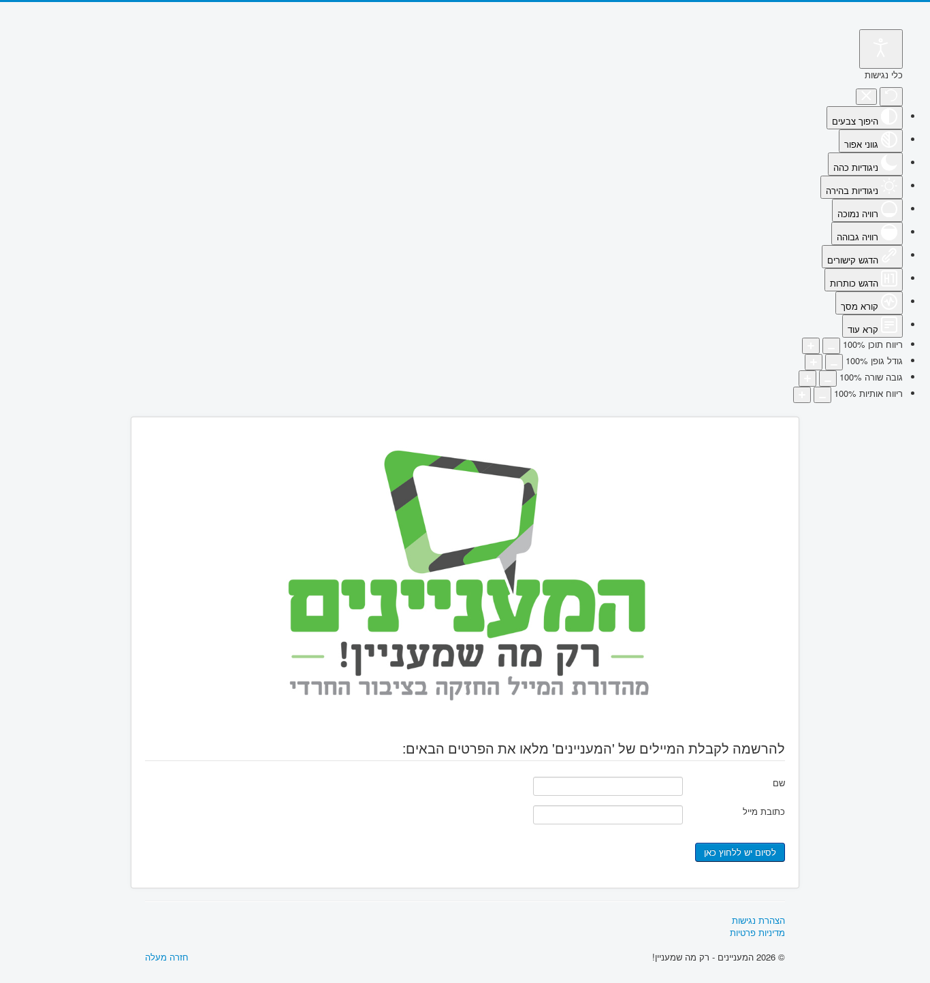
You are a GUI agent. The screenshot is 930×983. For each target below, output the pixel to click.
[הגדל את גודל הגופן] (813, 362)
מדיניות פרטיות (757, 932)
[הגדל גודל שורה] (807, 378)
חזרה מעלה (167, 956)
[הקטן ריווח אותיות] (822, 395)
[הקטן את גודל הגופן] (834, 362)
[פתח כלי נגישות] (881, 49)
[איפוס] (891, 96)
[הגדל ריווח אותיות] (802, 395)
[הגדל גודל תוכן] (811, 346)
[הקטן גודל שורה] (828, 378)
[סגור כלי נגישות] (866, 97)
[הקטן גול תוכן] (831, 346)
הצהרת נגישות (758, 920)
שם (779, 782)
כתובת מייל (764, 811)
